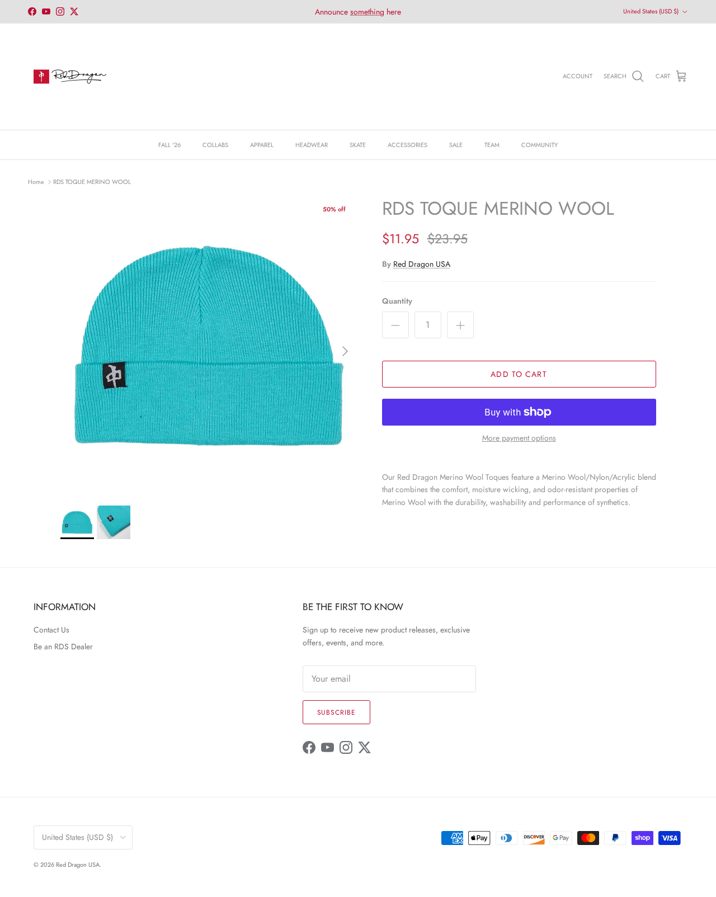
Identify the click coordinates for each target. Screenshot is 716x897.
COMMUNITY (539, 144)
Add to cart (519, 374)
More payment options (519, 438)
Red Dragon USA (421, 264)
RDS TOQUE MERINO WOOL (92, 181)
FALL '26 (169, 144)
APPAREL (262, 144)
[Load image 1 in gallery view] (208, 345)
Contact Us (51, 629)
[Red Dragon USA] (70, 77)
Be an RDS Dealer (63, 646)
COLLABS (215, 144)
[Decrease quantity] (395, 324)
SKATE (358, 144)
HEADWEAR (311, 144)
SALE (456, 144)
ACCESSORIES (407, 144)
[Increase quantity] (460, 324)
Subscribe (336, 712)
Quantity (397, 301)
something (367, 11)
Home (36, 181)
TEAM (492, 144)
